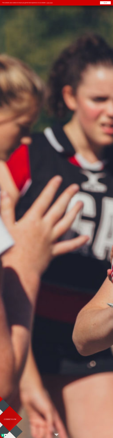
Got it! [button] (105, 2)
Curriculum (10, 419)
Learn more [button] (49, 2)
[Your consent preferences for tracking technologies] (5, 435)
